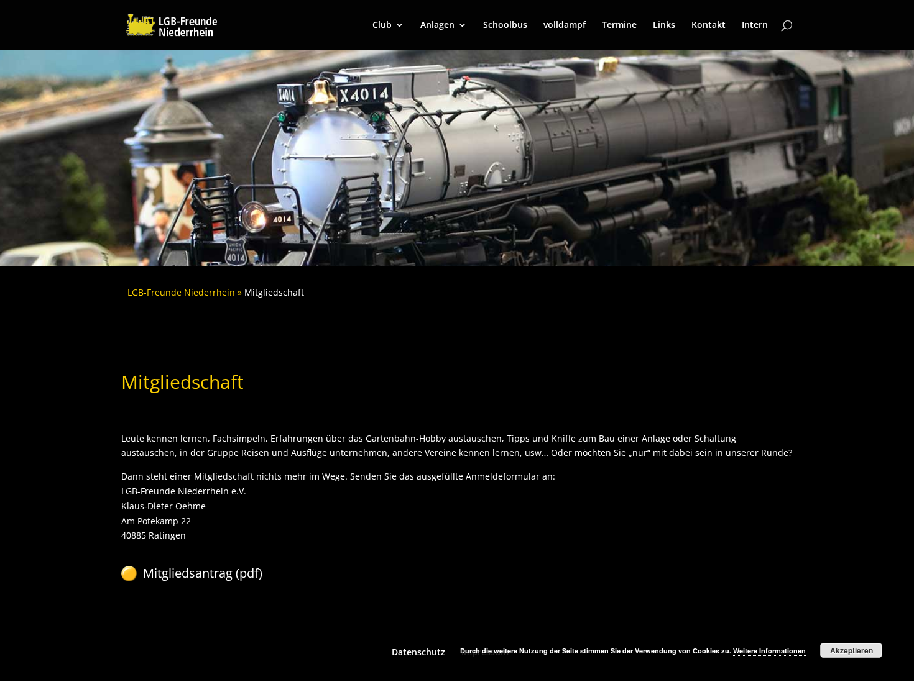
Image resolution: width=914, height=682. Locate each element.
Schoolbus (505, 25)
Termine (619, 25)
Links (664, 25)
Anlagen (437, 25)
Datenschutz (418, 652)
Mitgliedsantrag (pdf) (202, 573)
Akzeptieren (851, 650)
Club (382, 25)
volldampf (564, 25)
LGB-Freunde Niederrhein (181, 292)
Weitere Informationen (769, 650)
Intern (755, 25)
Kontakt (708, 25)
